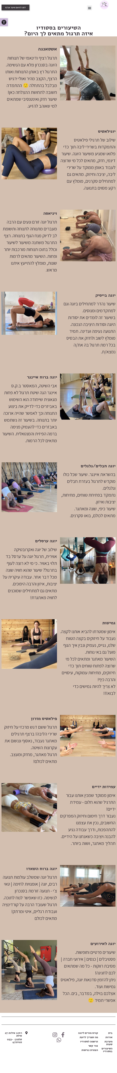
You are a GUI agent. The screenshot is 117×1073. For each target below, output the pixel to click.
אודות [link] (108, 1037)
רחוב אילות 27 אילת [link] (13, 1034)
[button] (89, 7)
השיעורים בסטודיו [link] (107, 1050)
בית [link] (110, 1033)
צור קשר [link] (93, 1046)
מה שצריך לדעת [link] (89, 1037)
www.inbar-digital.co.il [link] (58, 1058)
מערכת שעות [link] (108, 1043)
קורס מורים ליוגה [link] (88, 1033)
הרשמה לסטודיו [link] (89, 1041)
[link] (4, 22)
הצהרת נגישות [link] (90, 1050)
